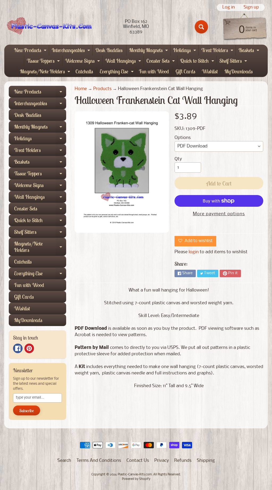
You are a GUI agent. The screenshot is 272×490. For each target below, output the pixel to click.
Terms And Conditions (98, 460)
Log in (228, 7)
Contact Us (137, 460)
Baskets (250, 51)
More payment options (219, 214)
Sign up (251, 7)
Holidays (185, 51)
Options (183, 137)
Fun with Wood (154, 71)
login (194, 252)
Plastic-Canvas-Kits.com (135, 474)
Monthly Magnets (149, 51)
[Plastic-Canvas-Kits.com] (48, 27)
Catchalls (84, 71)
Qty (178, 159)
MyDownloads (238, 71)
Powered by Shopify (136, 479)
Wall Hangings (123, 61)
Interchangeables (71, 51)
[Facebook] (18, 348)
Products (102, 88)
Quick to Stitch (197, 61)
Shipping (206, 460)
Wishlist (210, 71)
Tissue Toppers (44, 61)
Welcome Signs (83, 61)
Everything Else (117, 72)
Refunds (183, 460)
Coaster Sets (161, 61)
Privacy (161, 460)
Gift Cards (185, 71)
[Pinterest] (29, 348)
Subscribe (26, 410)
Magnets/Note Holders (45, 72)
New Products (31, 51)
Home (81, 88)
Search (64, 460)
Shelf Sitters (233, 61)
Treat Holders (218, 51)
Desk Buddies (108, 50)
